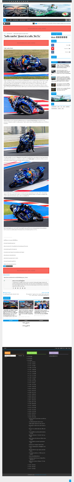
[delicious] (27, 1)
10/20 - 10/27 (31, 380)
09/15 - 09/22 (31, 390)
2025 (29, 358)
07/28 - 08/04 (31, 403)
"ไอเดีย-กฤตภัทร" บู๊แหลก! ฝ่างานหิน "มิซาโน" (37, 423)
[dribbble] (19, 1)
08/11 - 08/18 (31, 399)
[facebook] (9, 1)
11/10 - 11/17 (31, 375)
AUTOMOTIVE (15, 20)
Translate (8, 357)
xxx (61, 62)
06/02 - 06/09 (31, 464)
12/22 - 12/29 (31, 363)
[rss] (21, 1)
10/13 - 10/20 (31, 382)
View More (47, 298)
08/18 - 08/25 (31, 397)
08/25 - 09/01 (31, 396)
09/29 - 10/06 (31, 386)
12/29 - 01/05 (31, 361)
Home (5, 33)
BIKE (11, 20)
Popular (54, 62)
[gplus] (13, 1)
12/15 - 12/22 (31, 365)
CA (61, 106)
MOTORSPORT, (18, 38)
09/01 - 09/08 (31, 394)
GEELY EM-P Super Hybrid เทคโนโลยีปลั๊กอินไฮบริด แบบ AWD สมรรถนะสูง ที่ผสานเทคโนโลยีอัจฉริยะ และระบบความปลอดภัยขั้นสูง (61, 72)
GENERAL (29, 20)
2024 (29, 360)
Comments (67, 62)
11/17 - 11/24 (31, 373)
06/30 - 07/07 (31, 411)
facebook (41, 320)
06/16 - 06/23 (31, 415)
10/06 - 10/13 (31, 384)
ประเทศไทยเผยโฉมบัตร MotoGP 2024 (36, 421)
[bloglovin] (17, 1)
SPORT (59, 108)
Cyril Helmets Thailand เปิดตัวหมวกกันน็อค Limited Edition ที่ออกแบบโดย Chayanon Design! (63, 84)
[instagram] (25, 1)
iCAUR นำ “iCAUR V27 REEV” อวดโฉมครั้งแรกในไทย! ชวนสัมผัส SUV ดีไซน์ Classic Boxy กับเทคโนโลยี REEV (42, 23)
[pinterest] (15, 1)
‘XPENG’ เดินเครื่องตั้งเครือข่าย (34, 456)
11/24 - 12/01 (31, 371)
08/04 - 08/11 (31, 401)
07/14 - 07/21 (31, 407)
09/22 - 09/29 (31, 388)
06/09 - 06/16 (31, 416)
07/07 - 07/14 (31, 409)
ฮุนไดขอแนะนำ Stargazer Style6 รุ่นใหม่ (36, 444)
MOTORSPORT (23, 20)
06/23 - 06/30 (31, 413)
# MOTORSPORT (9, 266)
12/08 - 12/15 (31, 367)
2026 (29, 356)
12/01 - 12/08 (31, 369)
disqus (26, 320)
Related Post (7, 298)
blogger (10, 320)
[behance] (23, 1)
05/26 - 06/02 (31, 466)
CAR (7, 20)
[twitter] (11, 1)
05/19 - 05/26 (31, 468)
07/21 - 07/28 (31, 405)
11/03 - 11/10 (31, 377)
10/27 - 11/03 (31, 379)
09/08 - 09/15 (31, 392)
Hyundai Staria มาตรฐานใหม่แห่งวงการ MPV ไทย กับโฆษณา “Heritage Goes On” (63, 89)
